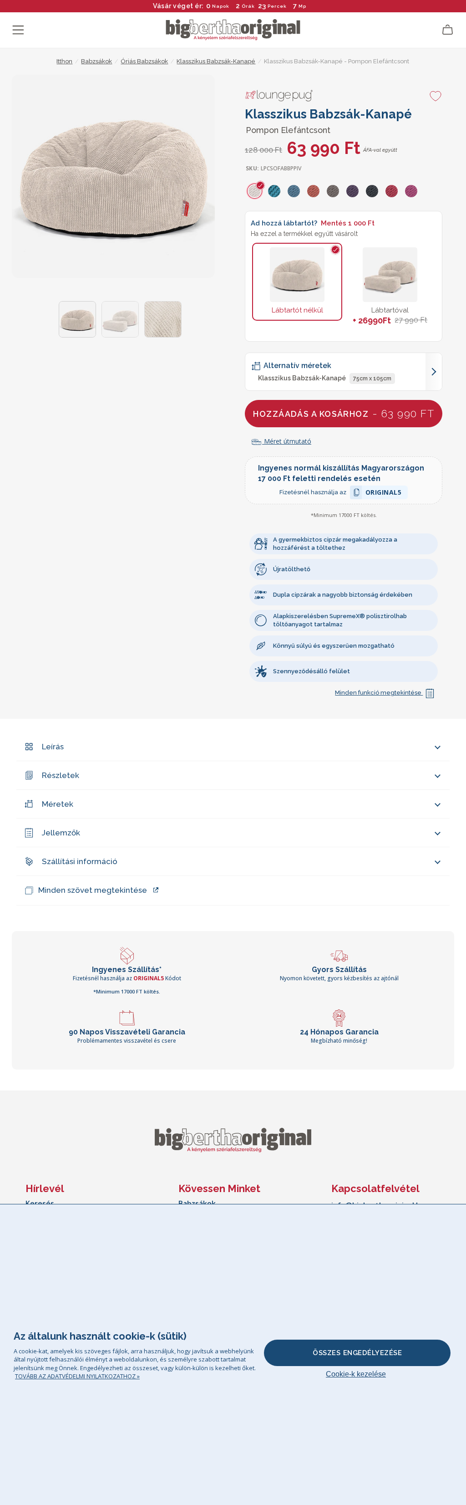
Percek (277, 6)
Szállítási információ (79, 861)
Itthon (64, 61)
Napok (220, 6)
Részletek (60, 775)
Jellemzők (61, 832)
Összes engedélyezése (357, 1353)
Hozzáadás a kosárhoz (343, 413)
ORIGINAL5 (383, 493)
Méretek (57, 804)
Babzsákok (197, 1203)
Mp (302, 6)
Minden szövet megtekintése (92, 890)
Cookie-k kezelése (356, 1374)
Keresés (39, 1203)
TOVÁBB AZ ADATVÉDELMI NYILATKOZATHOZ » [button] (77, 1376)
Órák (248, 6)
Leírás (53, 746)
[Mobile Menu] (18, 30)
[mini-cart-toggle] (447, 30)
